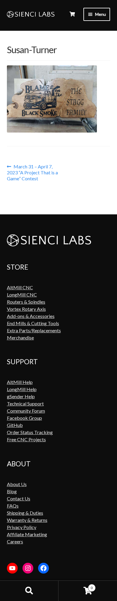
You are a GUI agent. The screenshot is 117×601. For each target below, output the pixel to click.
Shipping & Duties (25, 513)
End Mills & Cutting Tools (33, 323)
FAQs (13, 505)
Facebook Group (24, 418)
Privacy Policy (21, 527)
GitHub (15, 425)
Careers (15, 541)
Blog (12, 491)
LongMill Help (22, 389)
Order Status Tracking (30, 432)
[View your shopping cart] (72, 14)
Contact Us (18, 498)
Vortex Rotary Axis (26, 309)
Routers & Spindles (26, 302)
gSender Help (21, 396)
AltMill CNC (20, 287)
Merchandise (20, 337)
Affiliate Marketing (27, 534)
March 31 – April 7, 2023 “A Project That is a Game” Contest (32, 172)
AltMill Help (20, 382)
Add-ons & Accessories (31, 316)
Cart (75, 585)
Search (29, 591)
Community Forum (26, 411)
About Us (17, 484)
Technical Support (25, 403)
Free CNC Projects (26, 439)
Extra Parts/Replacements (34, 330)
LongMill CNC (22, 294)
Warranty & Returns (27, 520)
